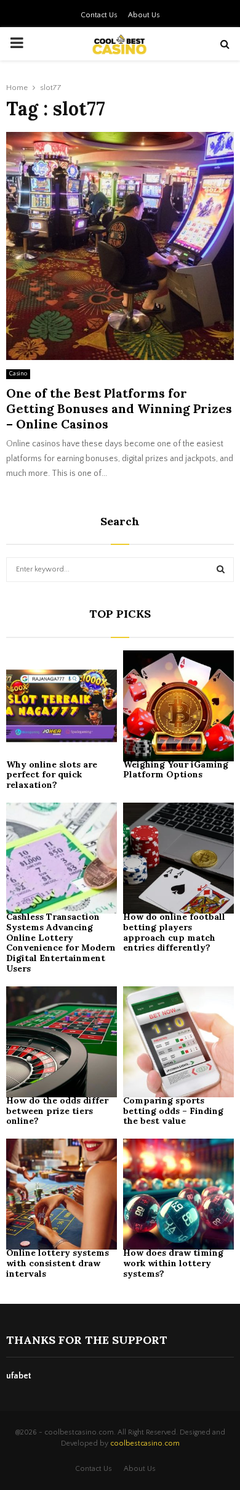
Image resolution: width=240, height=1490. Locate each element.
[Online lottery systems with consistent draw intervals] (61, 1194)
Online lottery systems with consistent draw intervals (57, 1263)
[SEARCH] (220, 569)
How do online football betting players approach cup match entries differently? (174, 932)
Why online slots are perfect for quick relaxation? (51, 775)
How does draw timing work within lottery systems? (173, 1263)
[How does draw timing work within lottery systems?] (178, 1194)
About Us (144, 15)
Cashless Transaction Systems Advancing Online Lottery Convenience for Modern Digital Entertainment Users (61, 942)
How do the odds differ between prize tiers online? (57, 1111)
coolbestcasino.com (145, 1443)
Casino (18, 373)
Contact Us (99, 15)
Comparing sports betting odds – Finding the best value (173, 1111)
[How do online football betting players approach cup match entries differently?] (178, 858)
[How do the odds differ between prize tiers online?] (61, 1041)
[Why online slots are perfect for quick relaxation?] (61, 705)
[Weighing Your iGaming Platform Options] (178, 705)
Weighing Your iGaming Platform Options (175, 769)
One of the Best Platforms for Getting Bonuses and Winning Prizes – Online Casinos (119, 408)
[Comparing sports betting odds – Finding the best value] (178, 1041)
